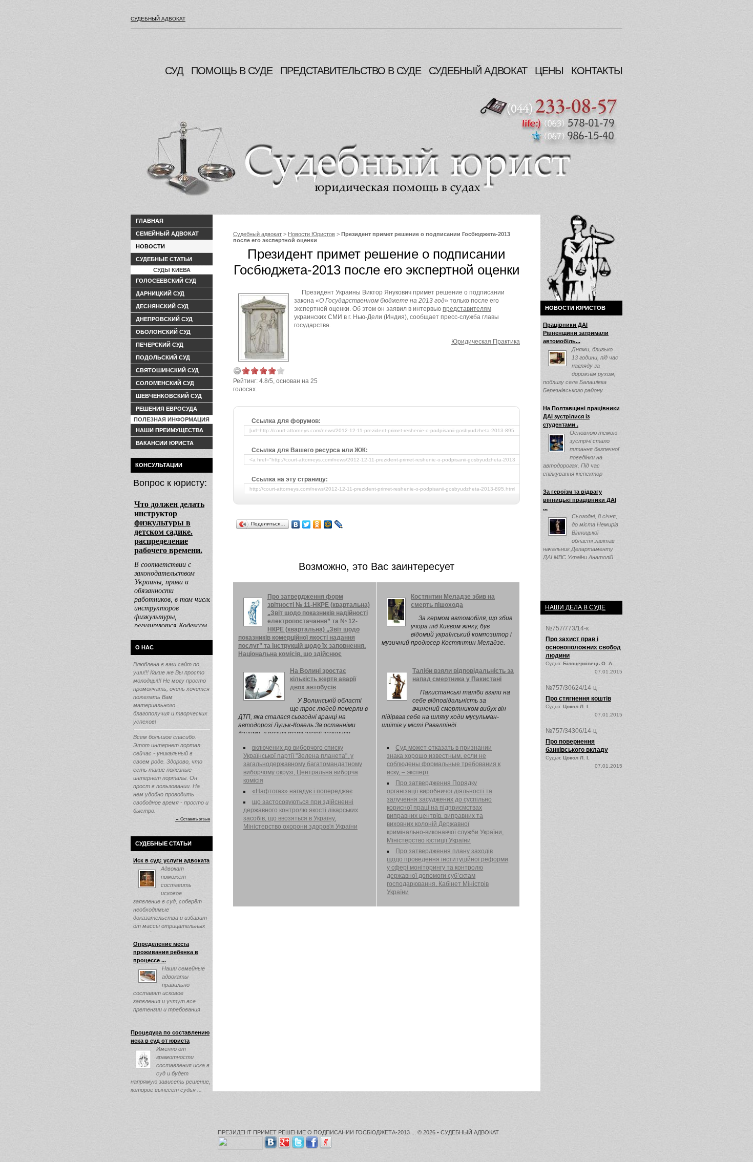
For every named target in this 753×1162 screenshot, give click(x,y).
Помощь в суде (232, 70)
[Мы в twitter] (298, 1140)
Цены (549, 70)
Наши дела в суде (575, 607)
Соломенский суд (165, 383)
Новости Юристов (311, 234)
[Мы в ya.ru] (326, 1140)
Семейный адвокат (167, 233)
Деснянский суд (162, 306)
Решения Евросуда (166, 409)
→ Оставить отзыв (192, 818)
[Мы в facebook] (312, 1140)
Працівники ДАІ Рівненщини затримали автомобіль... (576, 333)
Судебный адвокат (158, 19)
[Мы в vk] (270, 1140)
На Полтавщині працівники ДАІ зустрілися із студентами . (581, 416)
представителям (467, 308)
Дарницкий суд (160, 293)
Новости (150, 246)
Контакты (596, 70)
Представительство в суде (350, 70)
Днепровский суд (164, 319)
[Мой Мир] (328, 524)
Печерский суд (159, 345)
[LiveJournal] (338, 524)
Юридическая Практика (485, 341)
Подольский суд (163, 357)
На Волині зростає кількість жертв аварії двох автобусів (323, 679)
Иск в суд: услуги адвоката (171, 860)
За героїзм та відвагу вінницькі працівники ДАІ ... (579, 500)
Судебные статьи (164, 259)
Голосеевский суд (166, 281)
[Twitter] (306, 524)
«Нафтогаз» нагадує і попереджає (302, 791)
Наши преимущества (169, 430)
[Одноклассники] (317, 524)
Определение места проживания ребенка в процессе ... (165, 952)
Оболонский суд (163, 332)
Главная (149, 221)
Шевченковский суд (169, 396)
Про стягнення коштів (578, 698)
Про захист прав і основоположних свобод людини (583, 647)
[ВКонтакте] (295, 524)
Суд (174, 70)
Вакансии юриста (165, 443)
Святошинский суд (167, 370)
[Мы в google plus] (284, 1140)
